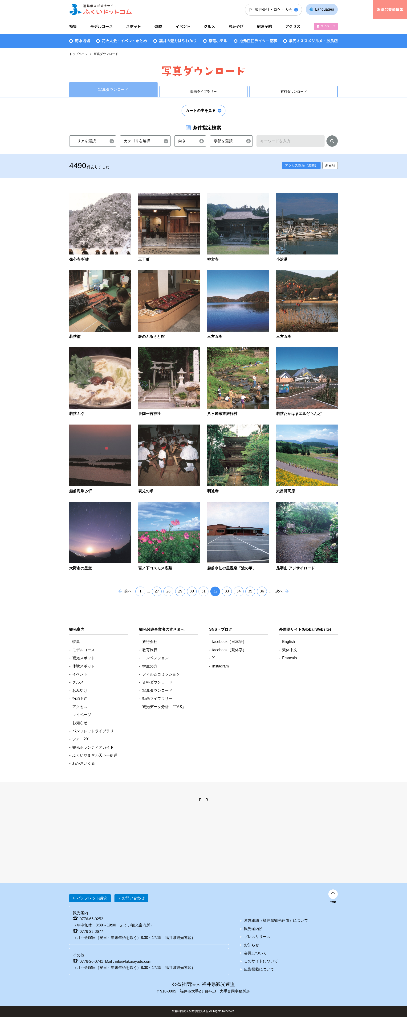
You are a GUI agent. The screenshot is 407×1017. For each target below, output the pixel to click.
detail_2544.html (307, 228)
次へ (279, 591)
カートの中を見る (201, 110)
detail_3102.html (307, 459)
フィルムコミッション (161, 674)
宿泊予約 (264, 26)
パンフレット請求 (92, 898)
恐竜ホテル (217, 40)
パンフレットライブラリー (95, 731)
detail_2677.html (100, 382)
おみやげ (236, 26)
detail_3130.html (100, 536)
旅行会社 (149, 642)
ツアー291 (81, 739)
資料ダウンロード (157, 682)
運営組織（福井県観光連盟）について (276, 920)
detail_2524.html (238, 228)
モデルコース (101, 26)
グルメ (209, 26)
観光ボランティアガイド (93, 747)
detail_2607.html (238, 305)
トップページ (78, 54)
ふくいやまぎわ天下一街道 (95, 755)
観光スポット (83, 658)
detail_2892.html (169, 459)
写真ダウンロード (157, 690)
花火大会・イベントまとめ (124, 40)
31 (203, 591)
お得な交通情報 (390, 9)
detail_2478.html (100, 228)
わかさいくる (83, 763)
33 (227, 591)
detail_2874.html (100, 459)
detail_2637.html (307, 305)
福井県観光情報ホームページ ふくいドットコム (100, 9)
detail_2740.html (238, 382)
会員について (255, 953)
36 (262, 591)
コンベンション (155, 658)
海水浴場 (82, 40)
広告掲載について (259, 969)
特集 (73, 26)
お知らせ (79, 723)
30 (192, 591)
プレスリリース (257, 937)
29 (180, 591)
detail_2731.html (169, 382)
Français (289, 658)
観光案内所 (253, 929)
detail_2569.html (169, 305)
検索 (332, 142)
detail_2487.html (169, 228)
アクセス (292, 26)
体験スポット (83, 666)
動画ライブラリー (203, 91)
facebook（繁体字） (229, 650)
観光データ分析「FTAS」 (164, 707)
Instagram (220, 666)
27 (157, 591)
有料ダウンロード (294, 91)
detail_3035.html (238, 459)
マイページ (328, 26)
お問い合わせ (133, 898)
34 (238, 591)
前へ (128, 591)
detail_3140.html (169, 536)
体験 (158, 26)
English (288, 642)
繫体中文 (289, 650)
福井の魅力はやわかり (178, 40)
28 (168, 591)
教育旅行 (149, 650)
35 (250, 591)
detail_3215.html (307, 536)
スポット (133, 26)
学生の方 (149, 666)
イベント (183, 26)
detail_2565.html (100, 305)
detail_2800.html (307, 382)
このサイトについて (261, 961)
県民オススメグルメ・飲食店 (313, 40)
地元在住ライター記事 (258, 40)
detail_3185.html (238, 536)
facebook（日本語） (229, 642)
